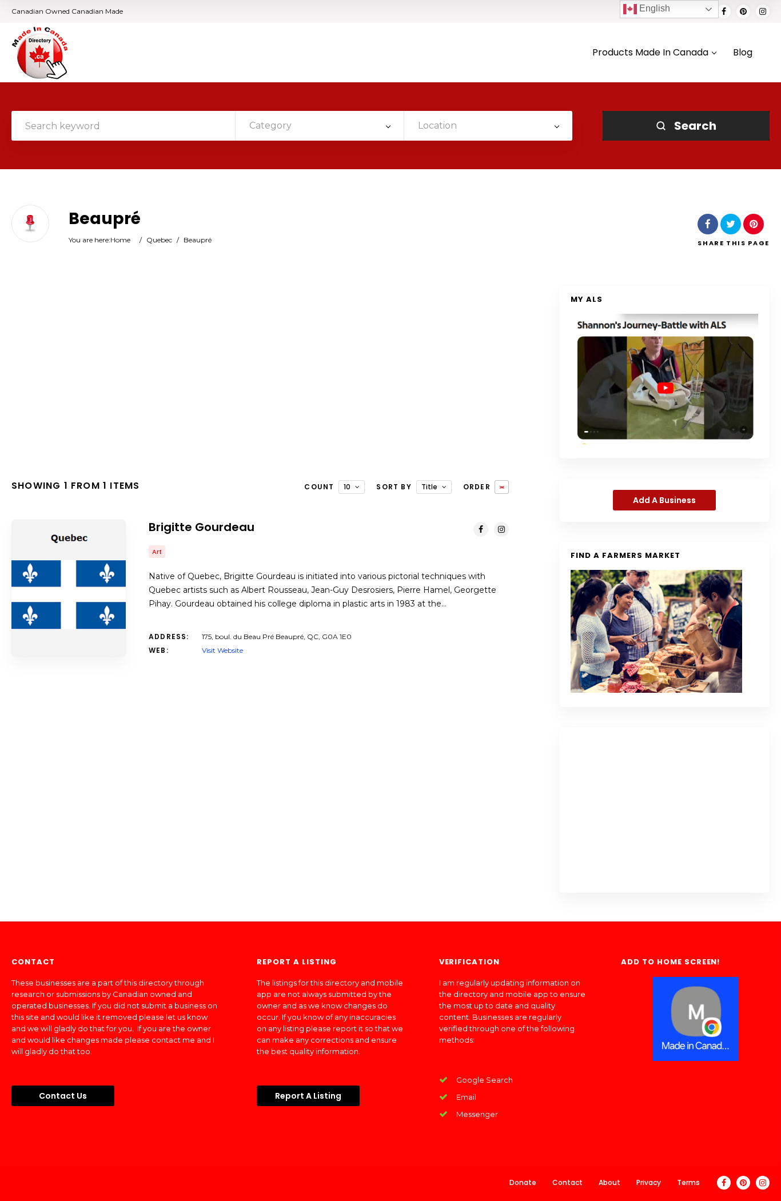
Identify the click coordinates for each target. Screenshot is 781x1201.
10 (347, 487)
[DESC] (502, 487)
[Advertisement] (260, 377)
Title (429, 487)
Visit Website (222, 650)
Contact (567, 1182)
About (609, 1182)
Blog (742, 53)
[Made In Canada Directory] (40, 52)
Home (120, 240)
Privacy (648, 1182)
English (653, 8)
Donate (522, 1182)
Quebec (159, 240)
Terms (688, 1182)
